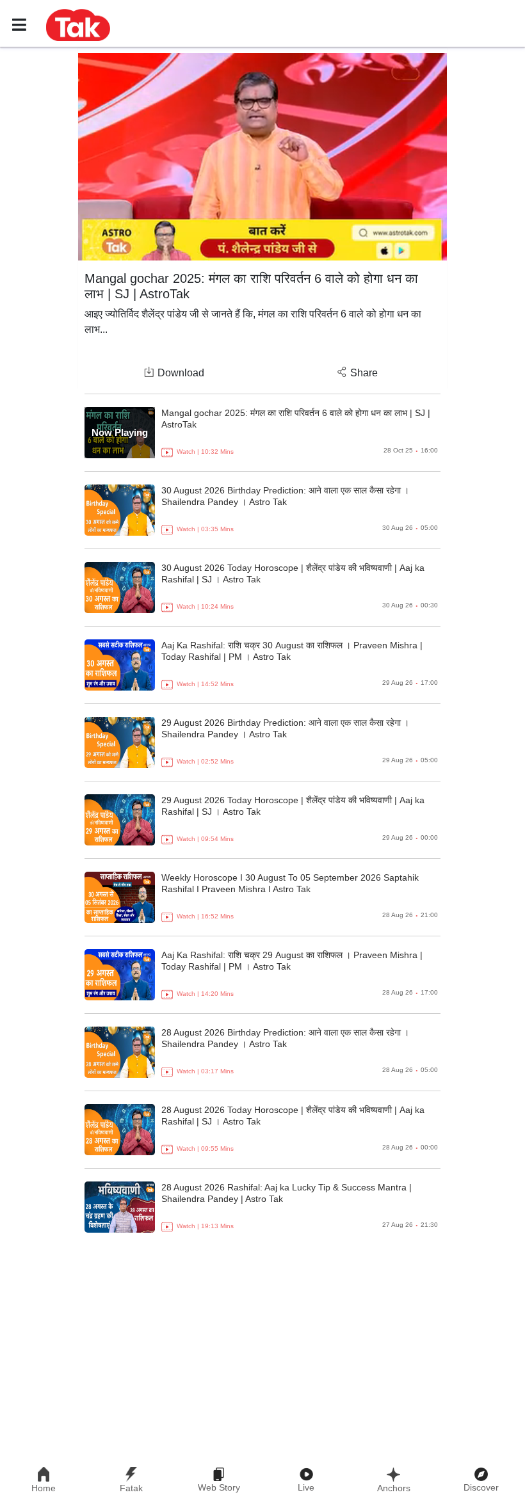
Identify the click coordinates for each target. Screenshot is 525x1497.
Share (364, 372)
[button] (78, 24)
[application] (262, 156)
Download (181, 372)
